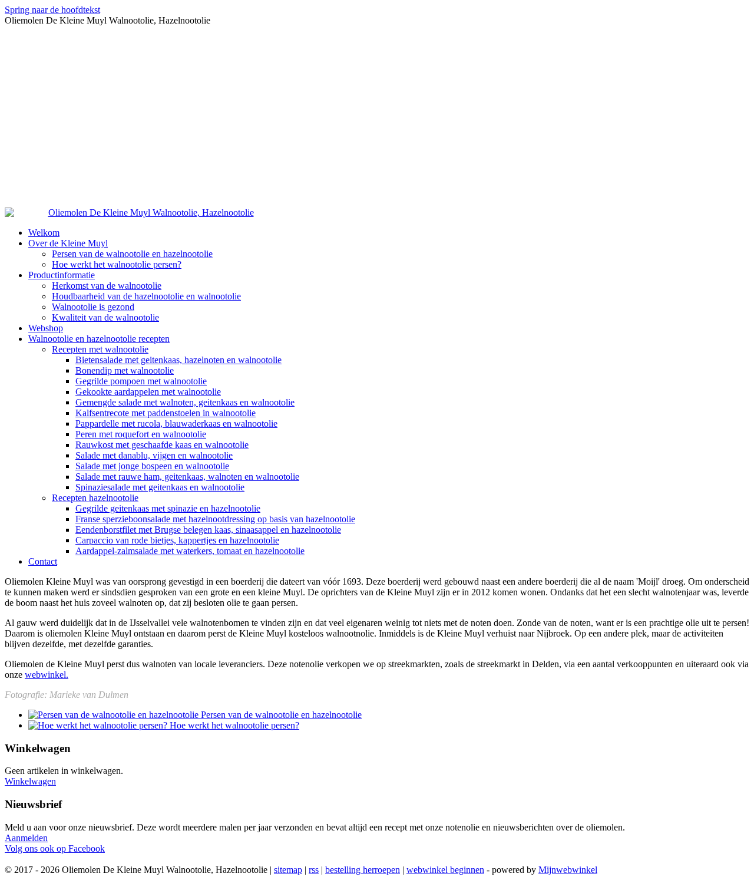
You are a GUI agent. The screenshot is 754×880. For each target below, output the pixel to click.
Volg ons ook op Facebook (55, 848)
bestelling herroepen (362, 870)
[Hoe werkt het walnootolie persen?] (99, 725)
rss (314, 870)
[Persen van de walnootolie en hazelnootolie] (114, 715)
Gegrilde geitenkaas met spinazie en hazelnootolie (167, 508)
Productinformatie (61, 275)
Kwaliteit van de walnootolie (105, 317)
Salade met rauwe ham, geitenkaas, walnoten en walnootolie (187, 477)
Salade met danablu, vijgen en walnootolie (154, 455)
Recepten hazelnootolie (95, 498)
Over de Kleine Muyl (68, 243)
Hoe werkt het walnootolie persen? (116, 264)
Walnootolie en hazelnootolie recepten (99, 339)
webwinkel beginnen (445, 870)
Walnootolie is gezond (93, 307)
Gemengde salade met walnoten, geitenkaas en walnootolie (185, 402)
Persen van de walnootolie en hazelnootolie (132, 254)
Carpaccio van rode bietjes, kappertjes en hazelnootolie (177, 540)
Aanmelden (26, 838)
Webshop (45, 328)
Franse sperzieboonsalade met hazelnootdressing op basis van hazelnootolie (215, 519)
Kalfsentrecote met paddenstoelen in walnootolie (165, 413)
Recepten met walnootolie (100, 349)
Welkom (43, 233)
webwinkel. (46, 675)
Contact (42, 561)
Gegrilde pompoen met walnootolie (141, 381)
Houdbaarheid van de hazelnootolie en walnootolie (146, 296)
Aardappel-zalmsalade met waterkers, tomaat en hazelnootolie (190, 551)
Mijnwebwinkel (567, 870)
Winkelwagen (30, 781)
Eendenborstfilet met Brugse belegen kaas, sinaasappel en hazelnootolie (208, 530)
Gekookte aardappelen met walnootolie (148, 392)
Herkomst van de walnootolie (106, 286)
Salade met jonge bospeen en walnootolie (152, 466)
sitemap (288, 870)
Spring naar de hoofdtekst (52, 10)
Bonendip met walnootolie (124, 370)
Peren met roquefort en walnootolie (140, 434)
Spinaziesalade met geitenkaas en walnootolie (159, 487)
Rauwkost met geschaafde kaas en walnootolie (162, 445)
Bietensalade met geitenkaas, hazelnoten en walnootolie (178, 360)
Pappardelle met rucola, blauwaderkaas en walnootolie (176, 423)
